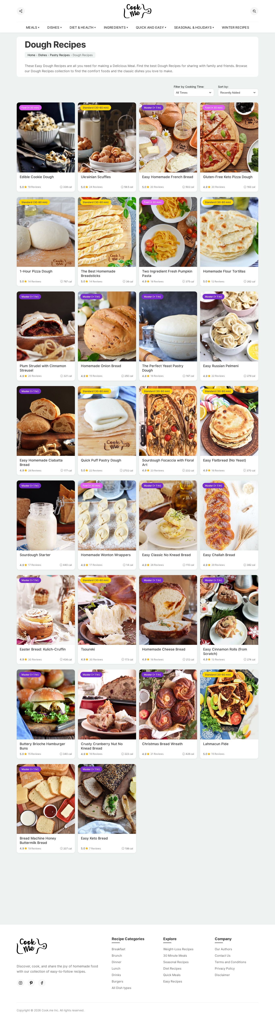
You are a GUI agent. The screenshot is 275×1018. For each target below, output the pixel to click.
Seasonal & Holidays (193, 27)
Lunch (116, 968)
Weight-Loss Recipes (178, 949)
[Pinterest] (31, 983)
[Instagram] (20, 983)
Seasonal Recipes (176, 962)
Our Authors (223, 949)
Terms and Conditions (230, 962)
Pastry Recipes (60, 55)
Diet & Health (82, 27)
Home (31, 55)
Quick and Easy (150, 27)
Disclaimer (222, 975)
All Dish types (121, 988)
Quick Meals (172, 975)
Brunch (117, 955)
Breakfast (118, 949)
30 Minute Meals (175, 955)
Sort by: (223, 86)
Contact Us (223, 955)
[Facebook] (42, 983)
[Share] (21, 11)
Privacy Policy (225, 968)
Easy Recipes (172, 981)
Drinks (116, 975)
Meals (31, 27)
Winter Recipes (235, 27)
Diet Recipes (172, 968)
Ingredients (115, 27)
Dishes (53, 27)
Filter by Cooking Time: (189, 86)
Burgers (117, 981)
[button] (254, 11)
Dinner (116, 962)
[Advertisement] (137, 889)
